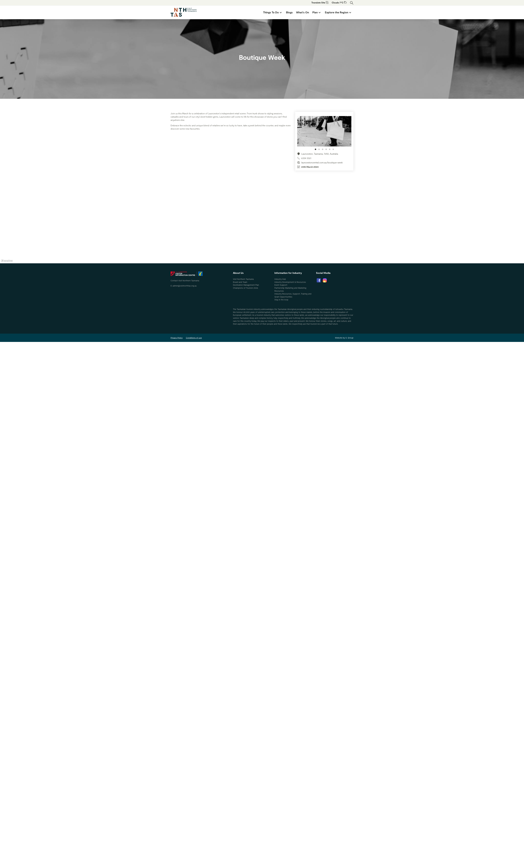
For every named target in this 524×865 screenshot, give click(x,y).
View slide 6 (333, 149)
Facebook (318, 280)
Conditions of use (194, 338)
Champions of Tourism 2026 (245, 288)
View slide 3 (322, 149)
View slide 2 (319, 149)
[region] (262, 222)
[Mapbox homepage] (7, 260)
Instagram (324, 280)
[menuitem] (273, 12)
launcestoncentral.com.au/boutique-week (322, 162)
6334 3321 (306, 158)
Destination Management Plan (246, 285)
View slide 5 (329, 149)
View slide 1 (315, 149)
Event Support (280, 285)
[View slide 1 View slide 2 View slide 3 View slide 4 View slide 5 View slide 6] (324, 133)
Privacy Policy (177, 338)
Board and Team (240, 282)
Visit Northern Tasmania (243, 279)
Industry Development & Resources (290, 282)
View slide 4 (326, 149)
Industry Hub (280, 279)
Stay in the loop (281, 299)
